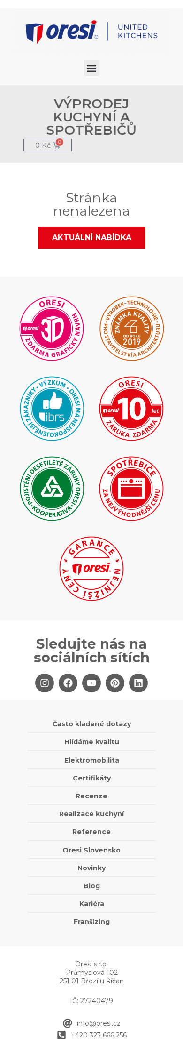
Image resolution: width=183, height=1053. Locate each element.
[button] (91, 68)
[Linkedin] (138, 683)
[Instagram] (44, 683)
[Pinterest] (115, 683)
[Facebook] (68, 683)
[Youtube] (91, 683)
